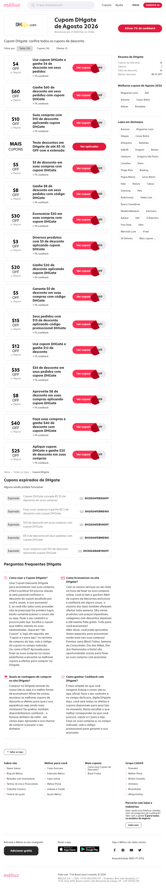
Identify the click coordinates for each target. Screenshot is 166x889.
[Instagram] (123, 850)
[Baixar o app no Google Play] (89, 849)
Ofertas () (62, 48)
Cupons (107, 5)
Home (7, 472)
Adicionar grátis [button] (21, 851)
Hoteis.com (146, 197)
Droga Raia (127, 170)
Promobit (133, 768)
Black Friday (92, 641)
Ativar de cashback (140, 28)
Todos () (24, 48)
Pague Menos (128, 177)
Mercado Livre (128, 231)
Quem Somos (14, 768)
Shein (140, 163)
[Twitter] (140, 850)
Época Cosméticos (130, 204)
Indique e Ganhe (56, 789)
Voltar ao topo (16, 752)
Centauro (125, 156)
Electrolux (151, 211)
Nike (123, 183)
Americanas (127, 197)
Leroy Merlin (148, 177)
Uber (140, 224)
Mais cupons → (147, 238)
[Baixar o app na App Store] (67, 849)
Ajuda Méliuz (54, 794)
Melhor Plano (135, 773)
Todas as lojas (21, 472)
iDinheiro (133, 784)
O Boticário (152, 218)
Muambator (134, 789)
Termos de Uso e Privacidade (22, 784)
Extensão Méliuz (56, 773)
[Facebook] (115, 850)
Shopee (125, 136)
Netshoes (144, 143)
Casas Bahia (143, 99)
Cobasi (150, 183)
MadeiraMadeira (130, 211)
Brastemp (140, 106)
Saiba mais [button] (133, 825)
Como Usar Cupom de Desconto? (99, 768)
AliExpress (126, 143)
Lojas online (53, 779)
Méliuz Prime (54, 784)
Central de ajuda (16, 794)
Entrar (135, 5)
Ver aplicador (89, 146)
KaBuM (124, 149)
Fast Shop (126, 224)
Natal (93, 649)
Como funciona (55, 768)
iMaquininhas (135, 794)
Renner (154, 149)
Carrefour (126, 163)
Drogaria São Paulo (147, 156)
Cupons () (43, 48)
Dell (147, 93)
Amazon (125, 99)
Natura (136, 183)
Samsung (126, 190)
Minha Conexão (136, 779)
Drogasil (139, 149)
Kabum (124, 106)
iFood (146, 231)
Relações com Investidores (21, 779)
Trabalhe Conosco (16, 789)
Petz (139, 190)
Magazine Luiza (129, 93)
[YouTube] (131, 850)
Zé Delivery (127, 238)
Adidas (125, 218)
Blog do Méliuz (15, 773)
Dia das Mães (95, 645)
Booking (144, 170)
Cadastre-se (153, 5)
